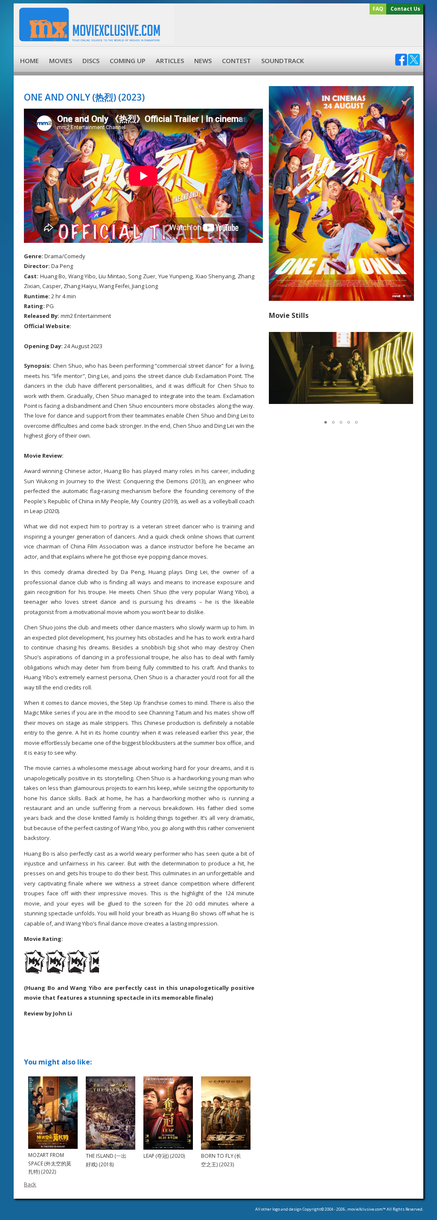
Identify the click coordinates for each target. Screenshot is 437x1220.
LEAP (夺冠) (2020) (164, 1155)
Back (30, 1184)
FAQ (378, 8)
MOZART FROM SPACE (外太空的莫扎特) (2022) (49, 1163)
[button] (405, 368)
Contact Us (405, 8)
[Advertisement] (297, 30)
